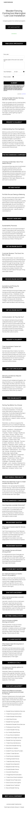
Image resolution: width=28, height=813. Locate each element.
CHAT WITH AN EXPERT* (14, 592)
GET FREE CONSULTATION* (14, 616)
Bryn (15, 456)
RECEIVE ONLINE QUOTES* (14, 279)
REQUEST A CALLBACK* (14, 122)
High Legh (16, 441)
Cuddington (5, 461)
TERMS (22, 807)
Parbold (10, 433)
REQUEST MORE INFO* (14, 219)
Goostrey (14, 463)
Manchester (17, 465)
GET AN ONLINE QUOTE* (14, 246)
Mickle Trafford (17, 448)
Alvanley (4, 429)
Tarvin (20, 449)
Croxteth (9, 438)
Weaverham (5, 439)
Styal (20, 468)
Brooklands (13, 451)
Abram (16, 444)
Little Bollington (18, 429)
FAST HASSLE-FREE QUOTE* (14, 477)
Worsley (7, 451)
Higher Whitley (16, 431)
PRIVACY (17, 807)
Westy (19, 456)
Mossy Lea (20, 436)
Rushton (23, 438)
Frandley (9, 448)
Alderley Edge (6, 453)
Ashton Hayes (13, 439)
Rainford (11, 441)
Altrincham (10, 465)
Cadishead (9, 466)
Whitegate (5, 441)
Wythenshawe (6, 454)
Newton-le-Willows (11, 436)
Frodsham (11, 456)
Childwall (13, 460)
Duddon (4, 465)
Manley (4, 431)
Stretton (4, 438)
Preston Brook (11, 458)
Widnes (17, 458)
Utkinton (17, 434)
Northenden (12, 461)
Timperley (5, 433)
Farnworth (15, 466)
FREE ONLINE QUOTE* (14, 398)
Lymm (9, 463)
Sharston (9, 431)
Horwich (17, 443)
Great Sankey (16, 438)
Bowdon (23, 465)
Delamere (19, 461)
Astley (9, 460)
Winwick (12, 434)
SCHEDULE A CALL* (14, 663)
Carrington (20, 460)
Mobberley (5, 444)
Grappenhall (20, 454)
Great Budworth (13, 449)
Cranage (15, 433)
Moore (7, 434)
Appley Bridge (14, 453)
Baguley (4, 458)
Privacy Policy (16, 87)
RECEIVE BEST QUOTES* (14, 522)
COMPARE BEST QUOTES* (14, 569)
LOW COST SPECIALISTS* (14, 369)
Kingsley (19, 451)
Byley (3, 466)
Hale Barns (10, 429)
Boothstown (11, 443)
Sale (18, 439)
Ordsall (9, 446)
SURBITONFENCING (8, 2)
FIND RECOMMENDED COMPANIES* (14, 155)
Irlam (21, 443)
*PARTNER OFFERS (9, 807)
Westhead (5, 456)
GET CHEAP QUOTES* (14, 639)
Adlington (5, 463)
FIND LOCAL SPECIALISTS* (14, 44)
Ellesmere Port (21, 463)
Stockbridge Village (16, 446)
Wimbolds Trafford (14, 468)
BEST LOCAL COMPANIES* (13, 796)
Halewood (11, 444)
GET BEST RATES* (14, 187)
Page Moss (14, 454)
